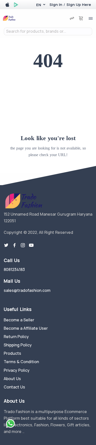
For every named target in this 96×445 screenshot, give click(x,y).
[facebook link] (14, 245)
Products (12, 353)
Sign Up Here (78, 4)
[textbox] (48, 31)
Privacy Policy (17, 370)
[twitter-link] (6, 245)
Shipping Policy (18, 345)
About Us (12, 378)
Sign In (55, 4)
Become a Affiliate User (26, 328)
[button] (38, 4)
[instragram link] (22, 245)
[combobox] (48, 31)
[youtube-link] (31, 245)
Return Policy (16, 336)
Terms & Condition (21, 361)
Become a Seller (19, 320)
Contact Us (14, 387)
